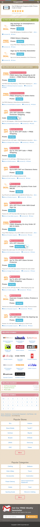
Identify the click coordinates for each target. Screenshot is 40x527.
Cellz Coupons (32, 350)
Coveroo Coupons (32, 359)
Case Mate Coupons (20, 359)
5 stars (23, 11)
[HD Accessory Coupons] (8, 364)
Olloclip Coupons (8, 359)
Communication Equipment (19, 414)
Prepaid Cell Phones (9, 387)
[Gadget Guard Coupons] (20, 364)
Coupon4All (18, 2)
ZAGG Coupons (20, 350)
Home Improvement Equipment (27, 481)
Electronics (8, 414)
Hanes (30, 447)
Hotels (10, 487)
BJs (10, 423)
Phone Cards (7, 389)
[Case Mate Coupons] (20, 355)
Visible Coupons (32, 368)
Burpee (10, 438)
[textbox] (14, 516)
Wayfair (30, 433)
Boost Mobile (10, 428)
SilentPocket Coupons (32, 341)
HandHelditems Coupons (20, 341)
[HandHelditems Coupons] (20, 337)
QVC (10, 447)
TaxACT (29, 428)
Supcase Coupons (8, 377)
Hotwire (29, 423)
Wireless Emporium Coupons (8, 341)
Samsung (30, 442)
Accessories (10, 476)
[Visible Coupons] (32, 364)
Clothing (10, 466)
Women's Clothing (29, 492)
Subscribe (32, 517)
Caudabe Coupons (20, 377)
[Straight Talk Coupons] (8, 346)
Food (29, 487)
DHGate (29, 438)
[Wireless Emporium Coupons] (8, 337)
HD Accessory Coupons (7, 368)
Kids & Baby (10, 471)
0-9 (3, 398)
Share (14, 34)
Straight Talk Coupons (8, 350)
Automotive (29, 476)
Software (29, 466)
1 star (13, 11)
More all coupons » (13, 86)
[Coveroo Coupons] (32, 355)
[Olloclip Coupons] (8, 355)
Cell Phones (30, 414)
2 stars (15, 11)
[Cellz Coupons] (32, 346)
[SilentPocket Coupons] (32, 337)
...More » (35, 32)
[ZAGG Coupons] (20, 346)
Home (2, 414)
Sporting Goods (10, 492)
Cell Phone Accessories (10, 386)
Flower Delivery (10, 481)
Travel (30, 471)
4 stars (20, 11)
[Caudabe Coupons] (20, 374)
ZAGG (10, 442)
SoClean (10, 433)
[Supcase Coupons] (8, 374)
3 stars (18, 11)
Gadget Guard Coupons (20, 368)
